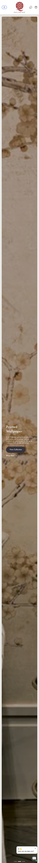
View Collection (16, 449)
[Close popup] (35, 848)
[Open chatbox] (34, 858)
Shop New (10, 455)
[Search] (30, 7)
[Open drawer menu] (4, 7)
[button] (15, 861)
